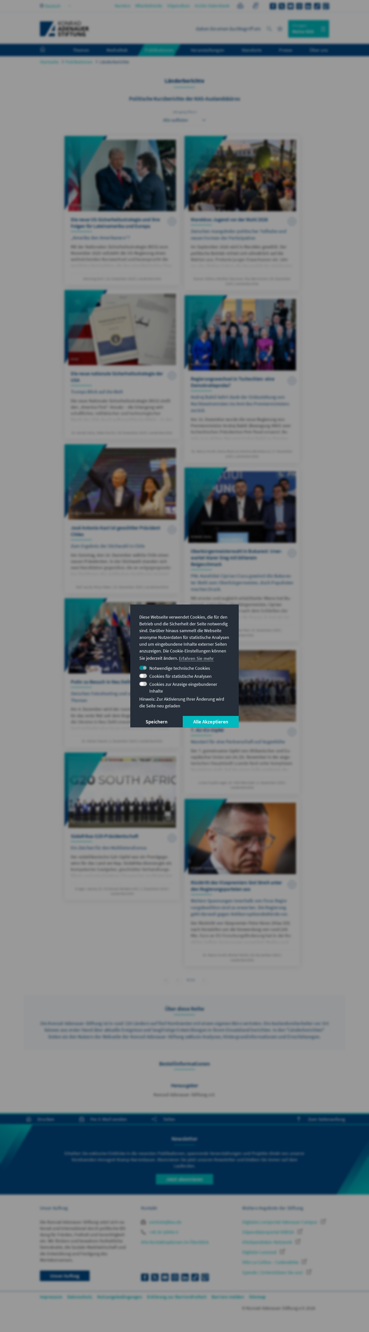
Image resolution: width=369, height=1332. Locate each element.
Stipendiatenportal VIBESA (268, 1232)
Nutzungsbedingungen (119, 1297)
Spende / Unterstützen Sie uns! (273, 1272)
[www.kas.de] (64, 28)
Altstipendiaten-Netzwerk (267, 1242)
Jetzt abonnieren (184, 1179)
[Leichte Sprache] (240, 6)
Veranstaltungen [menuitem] (207, 50)
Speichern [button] (156, 721)
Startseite (49, 62)
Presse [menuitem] (285, 50)
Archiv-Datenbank (212, 6)
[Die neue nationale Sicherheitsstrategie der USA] (122, 364)
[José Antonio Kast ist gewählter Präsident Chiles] (122, 518)
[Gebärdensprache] (255, 6)
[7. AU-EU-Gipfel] (242, 720)
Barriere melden (228, 1297)
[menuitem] (47, 50)
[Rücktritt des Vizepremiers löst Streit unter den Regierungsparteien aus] (242, 882)
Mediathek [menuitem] (117, 50)
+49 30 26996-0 (163, 1232)
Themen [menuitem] (81, 50)
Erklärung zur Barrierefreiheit (177, 1297)
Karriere (122, 6)
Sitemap (257, 1297)
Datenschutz (79, 1297)
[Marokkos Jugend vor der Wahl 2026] (242, 213)
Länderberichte (114, 62)
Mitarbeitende (148, 6)
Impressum (51, 1297)
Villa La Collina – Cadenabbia (270, 1262)
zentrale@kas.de (164, 1222)
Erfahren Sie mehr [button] (196, 658)
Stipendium (178, 6)
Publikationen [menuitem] (159, 50)
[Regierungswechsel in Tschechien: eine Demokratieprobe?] (242, 379)
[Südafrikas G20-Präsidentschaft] (122, 826)
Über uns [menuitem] (319, 50)
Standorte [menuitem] (251, 50)
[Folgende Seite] (203, 980)
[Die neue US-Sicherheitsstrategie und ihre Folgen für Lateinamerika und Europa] (122, 210)
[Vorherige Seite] (177, 980)
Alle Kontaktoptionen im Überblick (175, 1242)
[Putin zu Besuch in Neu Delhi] (122, 673)
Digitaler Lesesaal (260, 1252)
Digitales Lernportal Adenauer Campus (280, 1222)
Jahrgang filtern (184, 112)
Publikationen (79, 62)
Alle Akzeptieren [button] (210, 721)
